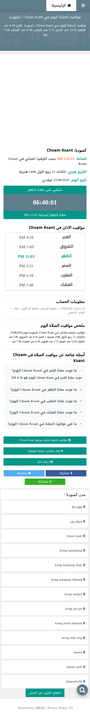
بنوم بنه (77, 507)
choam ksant (75, 536)
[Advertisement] (45, 100)
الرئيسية (59, 5)
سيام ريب (76, 521)
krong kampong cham (69, 565)
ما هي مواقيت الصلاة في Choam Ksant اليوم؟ (42, 424)
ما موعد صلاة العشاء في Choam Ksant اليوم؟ (43, 412)
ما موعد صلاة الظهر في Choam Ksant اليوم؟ (43, 390)
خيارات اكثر (43, 461)
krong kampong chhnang (67, 580)
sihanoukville (74, 681)
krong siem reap (72, 638)
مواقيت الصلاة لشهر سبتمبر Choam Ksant (44, 440)
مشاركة (65, 473)
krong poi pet (74, 609)
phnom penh (75, 667)
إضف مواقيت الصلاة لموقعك (44, 451)
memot (78, 652)
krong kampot (74, 594)
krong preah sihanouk (69, 623)
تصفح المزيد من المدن (45, 693)
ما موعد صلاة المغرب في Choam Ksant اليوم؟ (43, 401)
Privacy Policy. (58, 708)
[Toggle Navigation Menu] (83, 5)
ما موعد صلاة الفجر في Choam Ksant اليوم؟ (44, 370)
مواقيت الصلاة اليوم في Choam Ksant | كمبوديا (45, 17)
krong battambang (71, 550)
